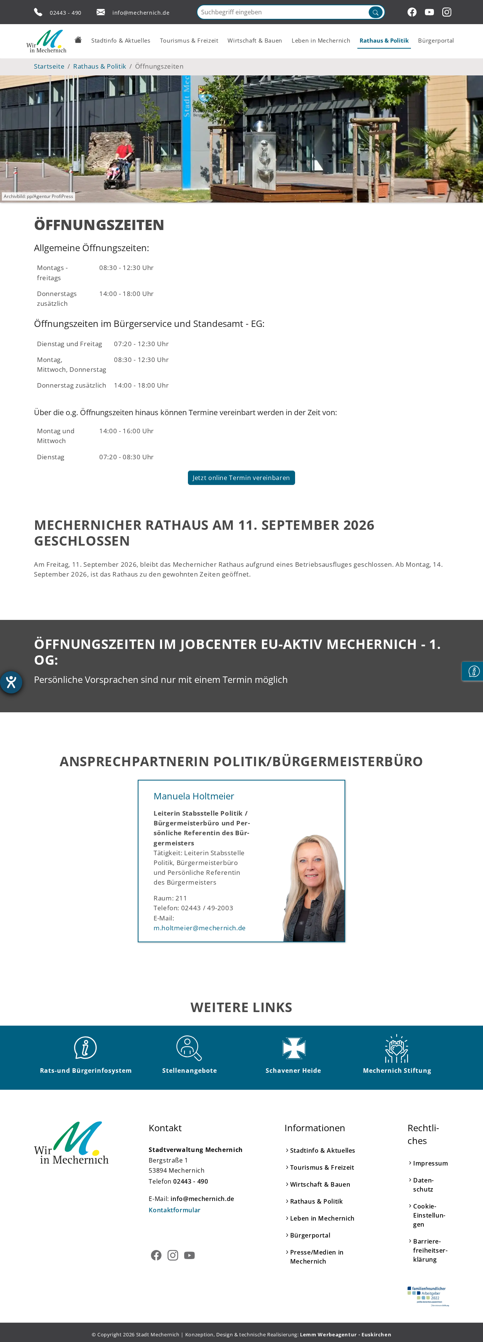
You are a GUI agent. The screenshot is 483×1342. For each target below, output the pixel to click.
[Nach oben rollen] (465, 1324)
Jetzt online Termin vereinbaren (241, 478)
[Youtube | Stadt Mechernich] (430, 12)
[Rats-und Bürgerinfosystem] (86, 1048)
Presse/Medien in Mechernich (317, 1256)
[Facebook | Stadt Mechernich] (413, 12)
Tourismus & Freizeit (322, 1167)
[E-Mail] (101, 12)
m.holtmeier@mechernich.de (200, 927)
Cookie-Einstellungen (429, 1215)
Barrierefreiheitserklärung (430, 1250)
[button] (78, 39)
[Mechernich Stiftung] (397, 1048)
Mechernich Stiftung (397, 1070)
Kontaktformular (175, 1210)
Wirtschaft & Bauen (320, 1184)
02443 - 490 (66, 12)
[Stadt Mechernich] (46, 41)
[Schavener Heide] (293, 1048)
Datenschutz (423, 1184)
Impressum (430, 1163)
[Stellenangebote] (190, 1048)
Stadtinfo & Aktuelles (322, 1150)
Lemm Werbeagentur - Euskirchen (345, 1334)
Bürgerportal (310, 1235)
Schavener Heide (293, 1070)
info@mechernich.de (141, 12)
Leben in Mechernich (322, 1218)
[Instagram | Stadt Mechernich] (448, 12)
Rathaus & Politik (316, 1201)
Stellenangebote (189, 1070)
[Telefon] (38, 12)
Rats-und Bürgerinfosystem (86, 1070)
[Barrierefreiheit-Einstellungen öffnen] (11, 682)
